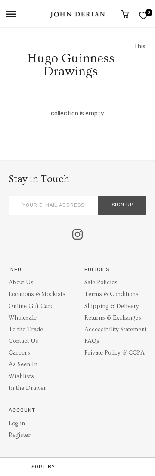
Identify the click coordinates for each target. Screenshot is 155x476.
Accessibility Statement (115, 329)
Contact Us (23, 341)
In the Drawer (27, 388)
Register (20, 435)
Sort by (43, 467)
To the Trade (26, 329)
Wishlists (21, 376)
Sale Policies (101, 282)
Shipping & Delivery (111, 306)
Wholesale (23, 317)
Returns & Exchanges (112, 317)
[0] (143, 15)
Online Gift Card (31, 306)
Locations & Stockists (37, 294)
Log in (17, 423)
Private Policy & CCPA (114, 352)
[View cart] (125, 14)
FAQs (91, 341)
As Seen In (23, 364)
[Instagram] (77, 235)
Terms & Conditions (111, 294)
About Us (21, 282)
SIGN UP (122, 205)
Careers (19, 352)
